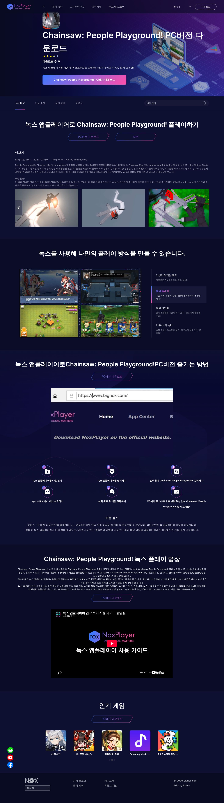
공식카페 (96, 6)
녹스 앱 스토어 (117, 6)
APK (135, 136)
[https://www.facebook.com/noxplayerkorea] (10, 765)
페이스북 (109, 780)
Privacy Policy (182, 785)
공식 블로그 (79, 780)
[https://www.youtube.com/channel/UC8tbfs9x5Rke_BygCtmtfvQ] (10, 757)
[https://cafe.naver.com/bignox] (10, 750)
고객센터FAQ (77, 6)
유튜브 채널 (110, 785)
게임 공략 (57, 6)
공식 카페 (78, 785)
